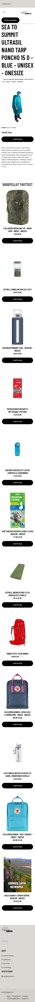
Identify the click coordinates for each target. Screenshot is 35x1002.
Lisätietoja (17, 139)
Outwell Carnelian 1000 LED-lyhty (17, 289)
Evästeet (25, 996)
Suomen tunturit (8, 956)
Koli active (6, 963)
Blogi (8, 996)
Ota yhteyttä (16, 996)
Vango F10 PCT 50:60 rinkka (17, 653)
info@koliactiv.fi (6, 4)
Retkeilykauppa (10, 20)
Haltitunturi (7, 960)
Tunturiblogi (7, 967)
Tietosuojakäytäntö (13, 998)
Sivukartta (24, 998)
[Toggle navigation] (4, 12)
